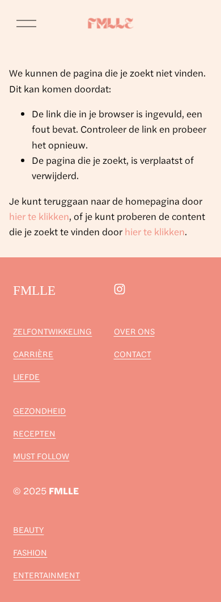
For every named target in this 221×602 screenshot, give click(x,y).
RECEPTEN (34, 433)
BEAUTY (28, 529)
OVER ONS (134, 331)
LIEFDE (26, 376)
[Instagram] (119, 289)
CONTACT (132, 353)
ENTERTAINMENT (46, 574)
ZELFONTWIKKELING (52, 331)
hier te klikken (39, 216)
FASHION (30, 552)
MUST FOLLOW (41, 455)
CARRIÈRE (33, 353)
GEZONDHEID (39, 410)
